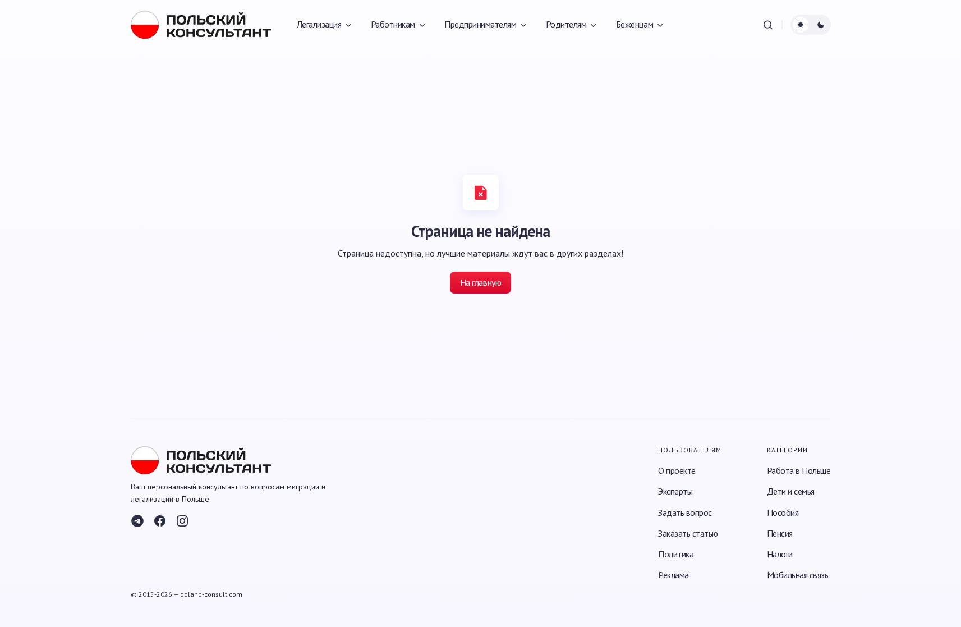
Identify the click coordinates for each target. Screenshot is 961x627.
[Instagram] (182, 521)
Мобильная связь (798, 574)
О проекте (677, 470)
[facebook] (160, 521)
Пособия (783, 512)
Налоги (780, 554)
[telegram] (137, 521)
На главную (480, 282)
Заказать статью (688, 533)
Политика (675, 554)
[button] (768, 24)
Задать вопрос (685, 512)
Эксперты (675, 491)
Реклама (673, 574)
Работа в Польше (799, 470)
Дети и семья (791, 491)
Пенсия (780, 533)
